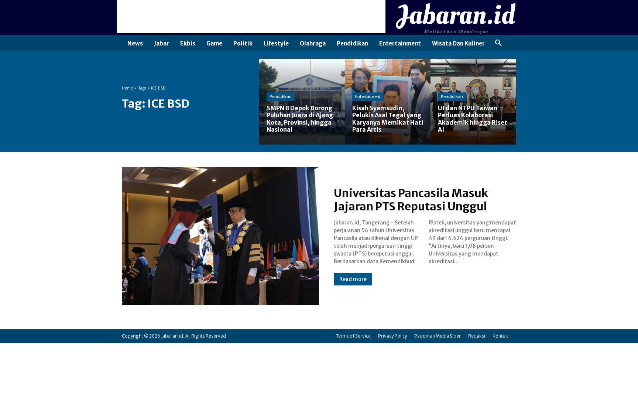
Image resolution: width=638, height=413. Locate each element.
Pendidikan (281, 96)
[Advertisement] (251, 16)
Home (127, 88)
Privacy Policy (392, 336)
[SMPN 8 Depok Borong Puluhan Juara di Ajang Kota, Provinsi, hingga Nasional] (302, 102)
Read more (353, 279)
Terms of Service (353, 336)
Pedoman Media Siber (437, 336)
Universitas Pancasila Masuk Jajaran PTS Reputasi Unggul (411, 199)
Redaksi (476, 336)
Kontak (500, 336)
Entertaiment (368, 96)
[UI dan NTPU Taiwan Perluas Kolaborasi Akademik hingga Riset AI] (473, 102)
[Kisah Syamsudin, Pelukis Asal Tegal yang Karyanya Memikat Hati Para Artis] (388, 102)
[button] (498, 43)
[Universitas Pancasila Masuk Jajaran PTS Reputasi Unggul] (220, 236)
